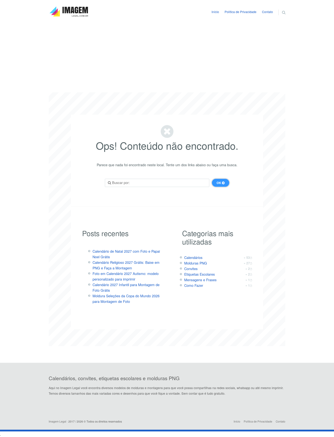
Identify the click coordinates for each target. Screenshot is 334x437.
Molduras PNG (195, 263)
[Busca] (280, 8)
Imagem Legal (57, 421)
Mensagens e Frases (200, 279)
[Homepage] (69, 12)
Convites (191, 268)
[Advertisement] (167, 51)
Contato (267, 12)
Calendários (193, 257)
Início (215, 12)
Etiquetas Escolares (199, 274)
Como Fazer (193, 285)
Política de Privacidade (240, 12)
